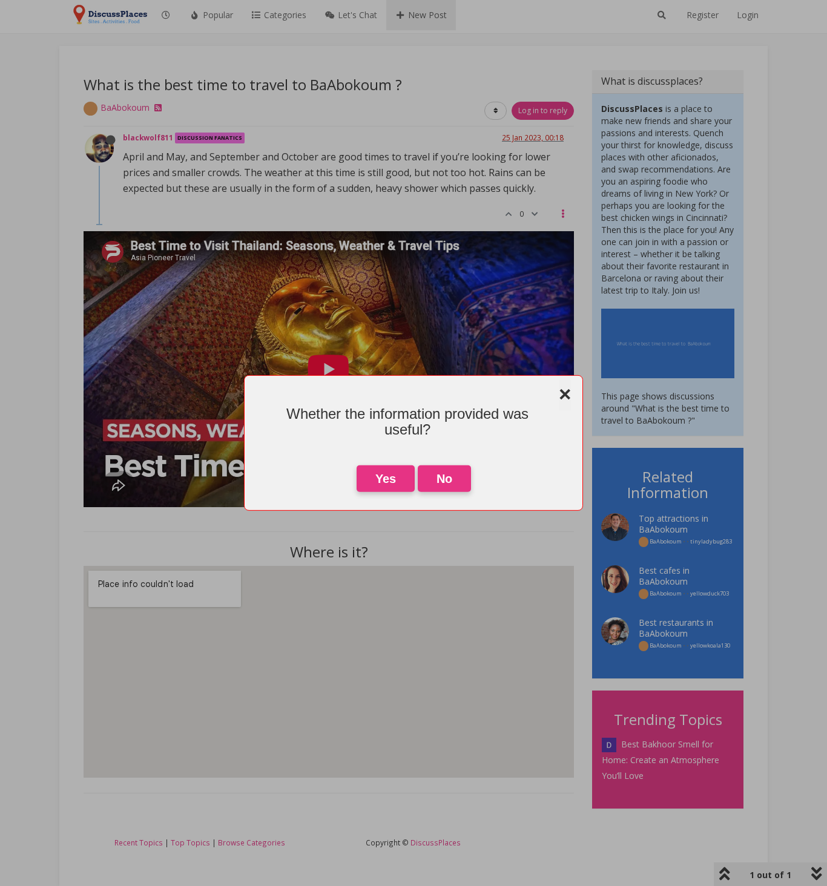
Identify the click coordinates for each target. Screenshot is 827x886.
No (444, 478)
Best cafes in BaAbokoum (664, 576)
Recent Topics (138, 842)
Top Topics (190, 842)
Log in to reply (542, 110)
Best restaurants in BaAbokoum (676, 628)
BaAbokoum (125, 107)
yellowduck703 (709, 593)
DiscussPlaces (435, 842)
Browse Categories (251, 842)
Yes (385, 478)
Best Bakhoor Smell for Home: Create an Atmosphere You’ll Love (660, 759)
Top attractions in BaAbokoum (673, 524)
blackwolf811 (148, 137)
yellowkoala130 (710, 645)
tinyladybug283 (711, 541)
